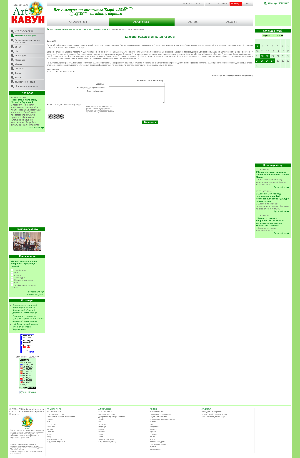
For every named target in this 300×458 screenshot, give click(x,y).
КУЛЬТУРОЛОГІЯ (24, 31)
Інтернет (17, 275)
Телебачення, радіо (25, 82)
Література (20, 55)
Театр (18, 77)
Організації (56, 29)
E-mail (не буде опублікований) (91, 87)
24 (257, 61)
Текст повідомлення (95, 91)
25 (262, 61)
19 (267, 56)
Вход (270, 3)
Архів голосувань (35, 294)
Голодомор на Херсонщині (160, 414)
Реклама (19, 68)
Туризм (153, 447)
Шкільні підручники (23, 280)
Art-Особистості (78, 21)
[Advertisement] (27, 180)
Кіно (17, 51)
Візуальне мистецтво (25, 35)
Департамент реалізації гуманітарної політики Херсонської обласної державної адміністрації (24, 309)
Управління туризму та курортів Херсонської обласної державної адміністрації (28, 318)
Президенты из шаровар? (212, 412)
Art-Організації (141, 21)
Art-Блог (199, 4)
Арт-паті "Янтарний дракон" (96, 29)
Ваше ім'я (100, 84)
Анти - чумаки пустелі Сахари (213, 417)
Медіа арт (20, 60)
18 (262, 56)
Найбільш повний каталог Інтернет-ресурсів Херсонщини (25, 326)
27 (272, 61)
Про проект (223, 4)
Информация (155, 449)
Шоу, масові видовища (26, 86)
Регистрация (283, 3)
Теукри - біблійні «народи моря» (214, 414)
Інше (15, 282)
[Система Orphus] (27, 352)
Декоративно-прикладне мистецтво (27, 41)
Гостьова (210, 4)
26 (267, 61)
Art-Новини (187, 4)
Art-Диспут (235, 4)
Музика (18, 64)
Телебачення (20, 270)
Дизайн (18, 46)
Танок (18, 73)
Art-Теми (193, 21)
